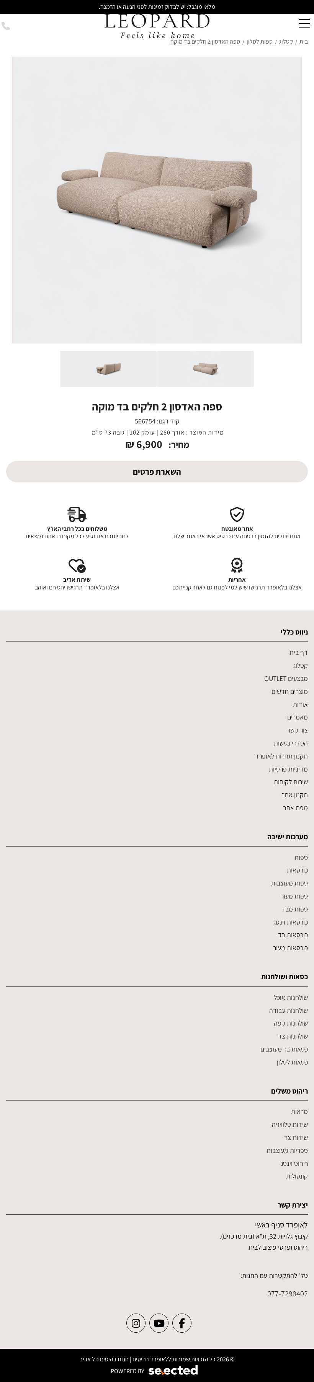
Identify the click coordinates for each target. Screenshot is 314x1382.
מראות (299, 1111)
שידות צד (296, 1137)
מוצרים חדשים (289, 691)
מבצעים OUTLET (286, 678)
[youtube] (158, 1323)
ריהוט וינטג (294, 1163)
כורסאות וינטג (290, 922)
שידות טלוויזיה (290, 1124)
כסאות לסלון (292, 1062)
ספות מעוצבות (289, 883)
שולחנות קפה (291, 1023)
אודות (300, 704)
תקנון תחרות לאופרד (281, 756)
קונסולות (297, 1176)
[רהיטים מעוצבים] (157, 25)
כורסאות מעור (290, 947)
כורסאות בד (293, 934)
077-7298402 (287, 1293)
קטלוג (300, 665)
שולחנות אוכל (291, 997)
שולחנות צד (293, 1036)
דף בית (298, 652)
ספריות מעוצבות (287, 1150)
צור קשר (297, 730)
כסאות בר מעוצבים (284, 1049)
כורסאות (297, 870)
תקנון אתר (294, 794)
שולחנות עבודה (288, 1010)
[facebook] (181, 1323)
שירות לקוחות (291, 781)
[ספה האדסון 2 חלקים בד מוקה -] (205, 369)
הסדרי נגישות (291, 743)
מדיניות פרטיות (288, 769)
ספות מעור (294, 896)
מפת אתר (295, 807)
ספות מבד (294, 909)
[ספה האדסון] (157, 200)
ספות (301, 857)
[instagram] (136, 1323)
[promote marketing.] (173, 1370)
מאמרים (297, 717)
